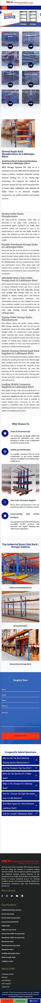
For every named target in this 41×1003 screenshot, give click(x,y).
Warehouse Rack (8, 941)
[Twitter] (12, 896)
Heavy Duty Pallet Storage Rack (13, 934)
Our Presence (6, 984)
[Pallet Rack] (10, 84)
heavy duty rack (18, 290)
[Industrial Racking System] (10, 46)
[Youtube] (17, 896)
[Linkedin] (22, 896)
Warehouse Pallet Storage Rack (13, 938)
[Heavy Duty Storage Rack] (10, 66)
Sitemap (4, 977)
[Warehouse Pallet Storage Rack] (30, 103)
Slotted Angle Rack (8, 957)
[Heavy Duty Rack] (30, 46)
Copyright (5, 992)
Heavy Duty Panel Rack (10, 922)
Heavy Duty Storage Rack (20, 664)
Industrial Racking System (21, 588)
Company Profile (8, 974)
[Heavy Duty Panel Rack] (30, 65)
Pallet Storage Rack (9, 930)
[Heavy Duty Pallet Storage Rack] (10, 103)
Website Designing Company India (22, 996)
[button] (3, 18)
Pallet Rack (34, 226)
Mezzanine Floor (8, 949)
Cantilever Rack (7, 961)
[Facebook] (3, 896)
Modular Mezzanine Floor (11, 953)
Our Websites (6, 980)
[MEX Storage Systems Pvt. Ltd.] (19, 3)
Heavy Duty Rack (20, 626)
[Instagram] (7, 896)
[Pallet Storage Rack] (30, 84)
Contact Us (5, 987)
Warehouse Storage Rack (11, 945)
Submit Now (21, 736)
